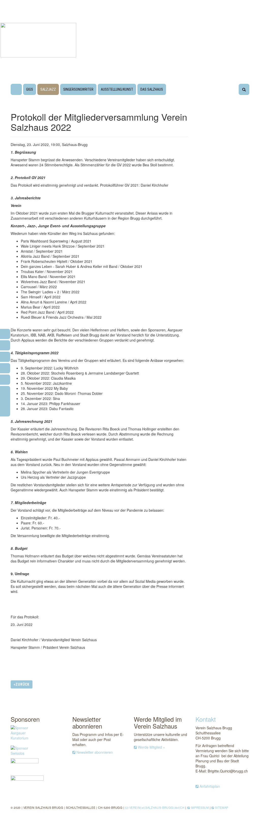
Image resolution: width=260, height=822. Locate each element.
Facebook (154, 684)
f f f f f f (5, 399)
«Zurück (21, 684)
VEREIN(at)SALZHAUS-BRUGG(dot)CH (157, 807)
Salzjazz (48, 89)
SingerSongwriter (78, 89)
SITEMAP (221, 807)
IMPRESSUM (200, 807)
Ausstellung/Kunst (117, 89)
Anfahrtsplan (210, 786)
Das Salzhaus (151, 89)
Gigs (29, 89)
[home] (16, 90)
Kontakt (206, 719)
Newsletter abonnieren (94, 752)
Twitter (177, 684)
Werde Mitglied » (151, 747)
